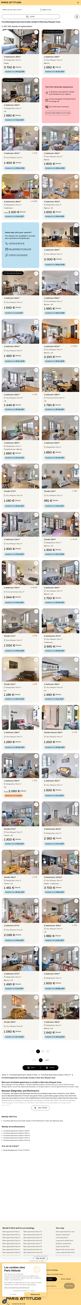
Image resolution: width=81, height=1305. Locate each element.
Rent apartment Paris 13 (33, 1232)
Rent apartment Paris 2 (11, 1235)
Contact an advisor (18, 255)
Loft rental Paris (62, 1237)
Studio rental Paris (63, 1235)
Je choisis (13, 1294)
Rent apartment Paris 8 (11, 1252)
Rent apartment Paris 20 (33, 1252)
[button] (4, 1301)
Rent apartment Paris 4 (11, 1240)
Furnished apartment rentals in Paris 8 (16, 1131)
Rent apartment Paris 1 (11, 1232)
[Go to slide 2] (21, 51)
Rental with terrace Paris (65, 1249)
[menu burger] (78, 2)
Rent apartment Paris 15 (33, 1237)
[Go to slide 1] (19, 51)
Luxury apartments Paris (65, 1252)
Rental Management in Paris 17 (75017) (16, 1150)
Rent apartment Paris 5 (11, 1243)
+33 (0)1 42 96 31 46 (16, 243)
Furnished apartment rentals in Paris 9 (16, 1133)
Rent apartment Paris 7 (11, 1249)
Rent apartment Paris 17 (33, 1243)
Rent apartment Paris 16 (33, 1240)
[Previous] (4, 41)
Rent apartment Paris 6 (11, 1246)
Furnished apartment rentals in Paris (23, 1075)
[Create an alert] (76, 16)
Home (4, 1075)
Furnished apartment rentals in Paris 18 (16, 1140)
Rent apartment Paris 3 (11, 1237)
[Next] (36, 41)
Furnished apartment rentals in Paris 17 (56, 1075)
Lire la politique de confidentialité (16, 1287)
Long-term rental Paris (64, 1240)
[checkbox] (36, 32)
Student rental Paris (63, 1243)
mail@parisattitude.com (20, 249)
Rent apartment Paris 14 (33, 1235)
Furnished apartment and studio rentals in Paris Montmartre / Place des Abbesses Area (33, 1121)
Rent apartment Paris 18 (33, 1246)
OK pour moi (35, 1294)
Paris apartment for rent (65, 1232)
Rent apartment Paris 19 (33, 1249)
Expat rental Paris (62, 1246)
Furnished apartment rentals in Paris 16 (16, 1135)
